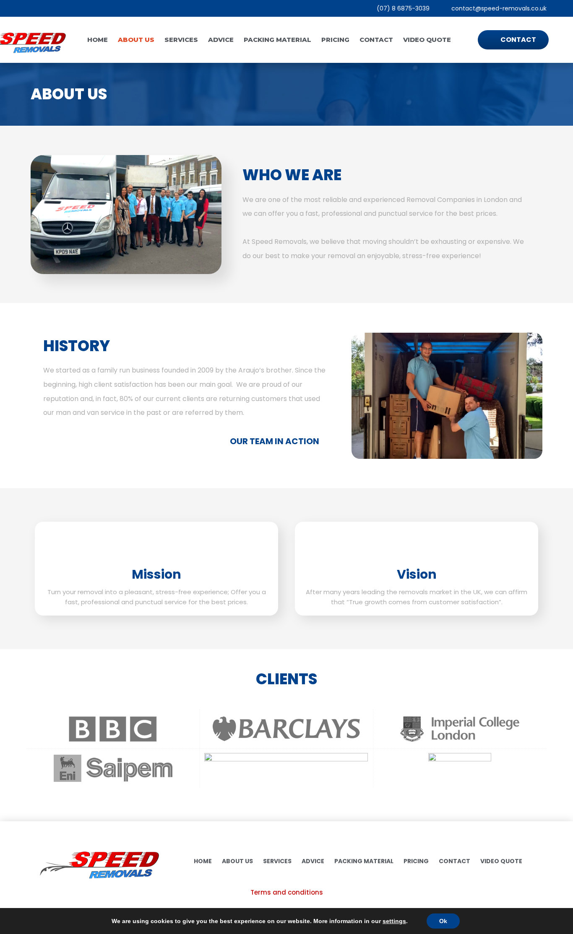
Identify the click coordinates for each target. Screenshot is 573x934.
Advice (221, 40)
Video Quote (427, 40)
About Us (136, 40)
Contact (376, 40)
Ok (443, 921)
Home (97, 40)
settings (394, 921)
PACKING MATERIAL (277, 40)
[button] (360, 396)
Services (181, 40)
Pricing (335, 40)
